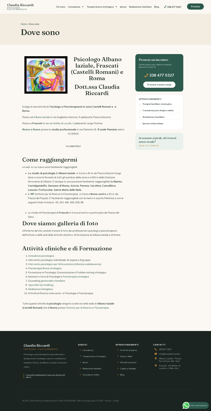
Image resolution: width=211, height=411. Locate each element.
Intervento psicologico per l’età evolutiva (51, 264)
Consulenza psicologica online (158, 110)
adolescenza (93, 264)
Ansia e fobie (126, 356)
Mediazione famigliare (40, 289)
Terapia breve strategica (100, 6)
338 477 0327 (174, 7)
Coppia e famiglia (128, 368)
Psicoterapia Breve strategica (44, 268)
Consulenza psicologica (41, 255)
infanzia (79, 264)
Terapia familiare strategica (157, 104)
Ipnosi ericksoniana (153, 123)
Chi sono (60, 6)
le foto (64, 230)
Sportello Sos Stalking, (41, 284)
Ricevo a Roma (31, 129)
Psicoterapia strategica (76, 276)
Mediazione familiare (140, 6)
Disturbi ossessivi (128, 362)
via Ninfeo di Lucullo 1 (61, 123)
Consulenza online (91, 374)
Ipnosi (123, 6)
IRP (32, 193)
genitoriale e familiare (53, 280)
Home (24, 24)
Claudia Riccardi (20, 5)
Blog (156, 6)
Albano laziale (42, 117)
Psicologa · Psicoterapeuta (17, 8)
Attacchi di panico (128, 350)
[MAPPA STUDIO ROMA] (73, 139)
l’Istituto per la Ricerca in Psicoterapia (87, 307)
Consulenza (74, 6)
